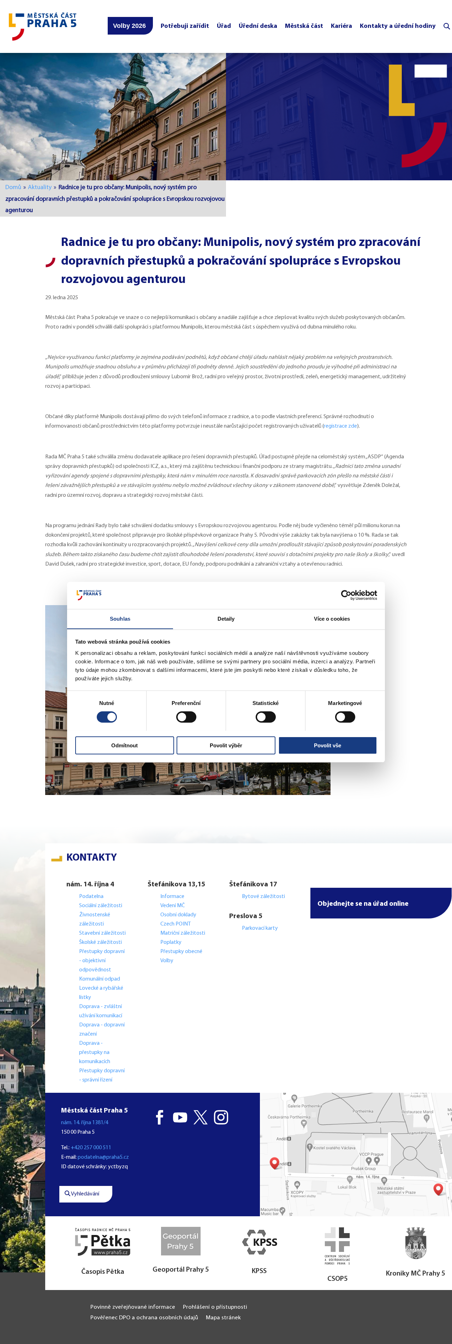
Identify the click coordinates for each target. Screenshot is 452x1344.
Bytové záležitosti (263, 896)
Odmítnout (124, 745)
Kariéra (341, 26)
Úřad (224, 26)
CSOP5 (337, 1279)
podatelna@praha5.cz (103, 1157)
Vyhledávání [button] (84, 1194)
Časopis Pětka (102, 1272)
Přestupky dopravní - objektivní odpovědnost (102, 961)
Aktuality (40, 188)
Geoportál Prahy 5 (181, 1269)
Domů (13, 188)
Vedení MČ (172, 906)
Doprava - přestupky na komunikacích (94, 1053)
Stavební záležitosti (102, 933)
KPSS (259, 1271)
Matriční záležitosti (182, 933)
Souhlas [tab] (120, 618)
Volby (166, 961)
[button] (381, 903)
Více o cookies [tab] (332, 618)
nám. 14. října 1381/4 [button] (84, 1123)
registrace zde (340, 426)
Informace (172, 896)
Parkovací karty (260, 928)
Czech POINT (175, 924)
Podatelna (91, 896)
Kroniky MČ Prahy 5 (415, 1273)
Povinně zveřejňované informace (132, 1307)
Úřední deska (258, 26)
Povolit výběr (226, 745)
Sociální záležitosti (100, 906)
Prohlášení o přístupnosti (215, 1307)
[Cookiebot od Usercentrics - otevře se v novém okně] (346, 595)
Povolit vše (327, 745)
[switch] (186, 717)
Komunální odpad (99, 979)
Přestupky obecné (181, 951)
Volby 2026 (129, 25)
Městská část (304, 26)
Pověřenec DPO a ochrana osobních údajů (144, 1318)
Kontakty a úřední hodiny (398, 26)
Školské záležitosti (100, 942)
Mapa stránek (223, 1318)
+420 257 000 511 (91, 1148)
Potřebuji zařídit (185, 26)
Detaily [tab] (226, 618)
